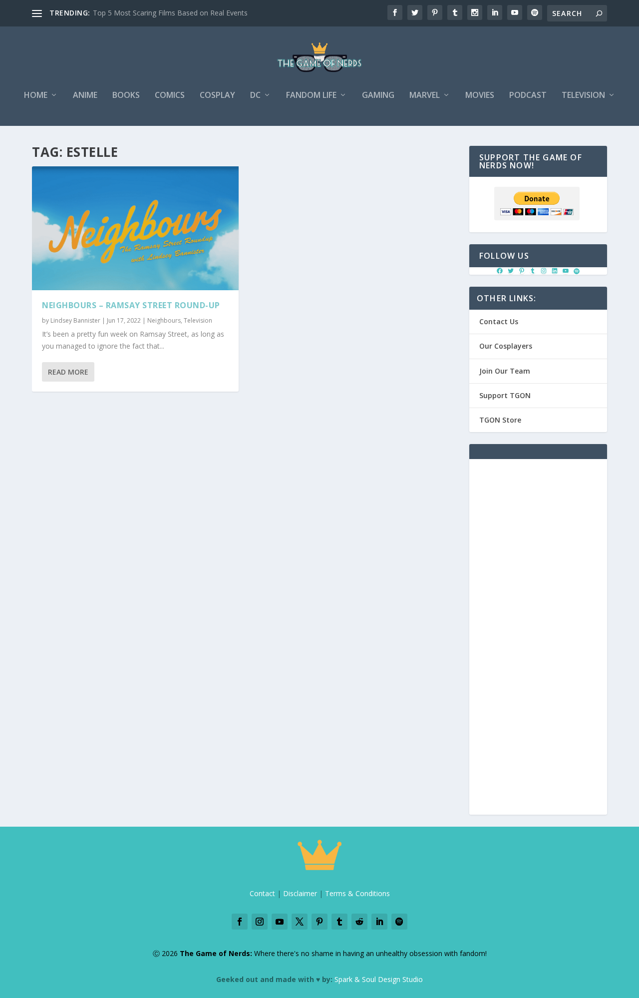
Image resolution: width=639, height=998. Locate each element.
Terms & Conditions (357, 893)
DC (255, 95)
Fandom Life (311, 95)
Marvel (424, 95)
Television (583, 95)
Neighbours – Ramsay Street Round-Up (131, 305)
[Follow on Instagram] (260, 922)
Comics (170, 95)
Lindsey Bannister (75, 320)
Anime (85, 95)
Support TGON (505, 395)
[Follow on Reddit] (359, 922)
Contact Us (498, 321)
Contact (262, 893)
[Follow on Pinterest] (319, 922)
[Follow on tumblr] (339, 922)
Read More (68, 372)
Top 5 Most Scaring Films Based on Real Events (170, 12)
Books (126, 95)
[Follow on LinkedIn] (379, 922)
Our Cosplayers (505, 346)
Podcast (528, 95)
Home (35, 95)
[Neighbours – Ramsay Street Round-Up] (135, 228)
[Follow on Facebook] (240, 922)
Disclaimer (300, 893)
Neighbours (164, 320)
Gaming (378, 95)
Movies (479, 95)
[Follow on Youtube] (280, 922)
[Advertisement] (538, 643)
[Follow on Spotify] (399, 922)
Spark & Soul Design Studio (378, 979)
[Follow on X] (300, 922)
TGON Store (500, 420)
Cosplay (217, 95)
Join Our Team (504, 371)
